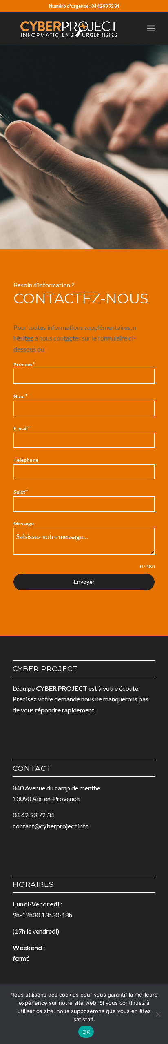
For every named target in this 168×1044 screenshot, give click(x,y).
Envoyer (84, 581)
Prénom (24, 364)
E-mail (21, 428)
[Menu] (151, 28)
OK (86, 1031)
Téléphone (25, 460)
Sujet (20, 491)
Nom (20, 396)
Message (23, 524)
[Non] (158, 1014)
